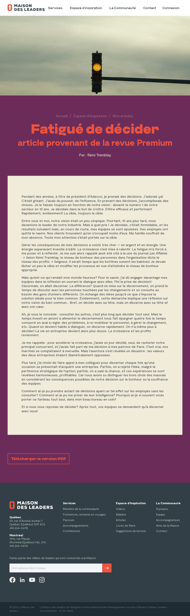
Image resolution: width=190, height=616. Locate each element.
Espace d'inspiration (90, 115)
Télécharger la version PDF (38, 459)
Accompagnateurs (168, 520)
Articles (121, 520)
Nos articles (123, 115)
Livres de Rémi (125, 525)
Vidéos (120, 508)
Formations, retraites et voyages (84, 514)
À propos (162, 508)
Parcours (68, 520)
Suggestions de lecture (131, 531)
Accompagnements (75, 525)
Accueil (62, 115)
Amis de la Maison (167, 525)
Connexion (170, 8)
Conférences (71, 531)
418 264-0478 (18, 528)
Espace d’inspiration (86, 8)
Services (55, 8)
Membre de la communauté (81, 508)
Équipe (160, 514)
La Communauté (122, 8)
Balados (121, 514)
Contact (149, 8)
